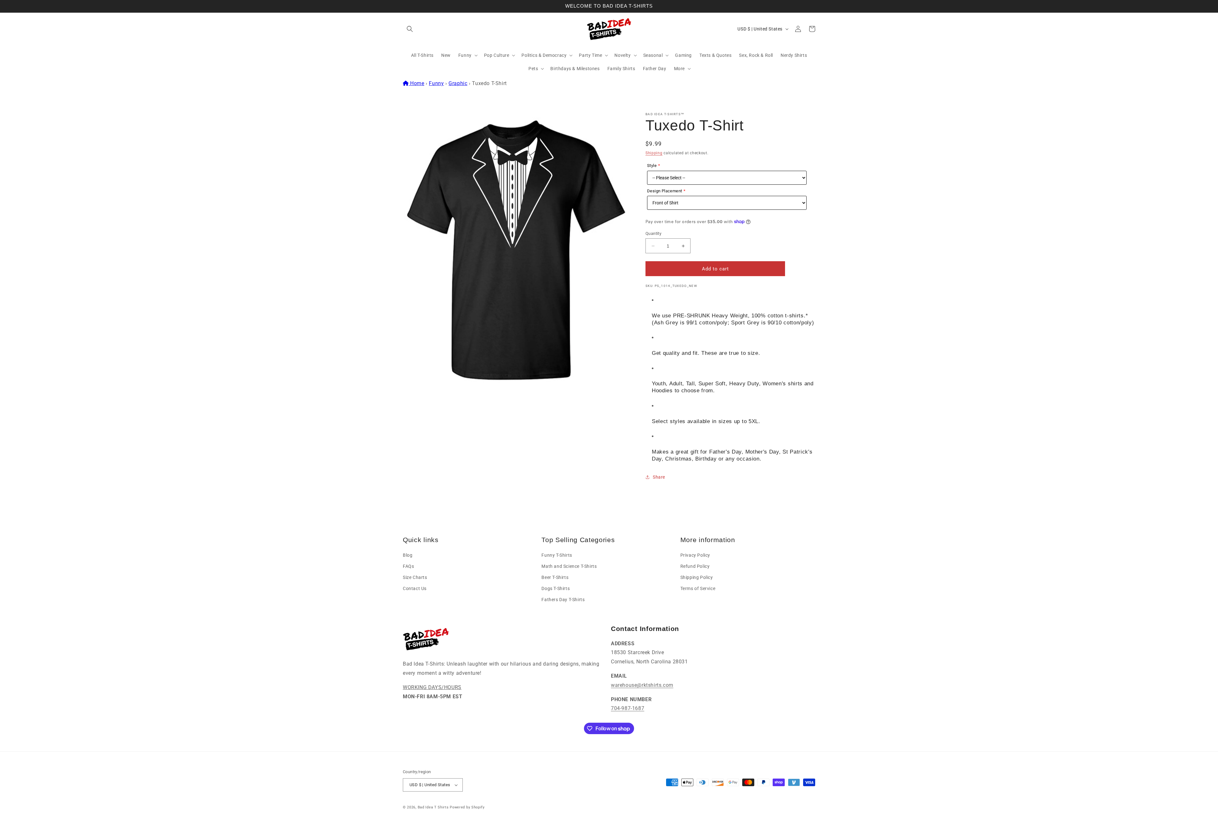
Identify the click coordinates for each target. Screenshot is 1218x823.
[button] (410, 29)
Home (417, 83)
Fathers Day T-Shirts (563, 599)
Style (652, 165)
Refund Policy (695, 566)
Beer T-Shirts (554, 577)
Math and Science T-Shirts (569, 566)
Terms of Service (698, 588)
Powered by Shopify (467, 807)
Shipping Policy (696, 577)
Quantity (653, 233)
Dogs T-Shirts (555, 588)
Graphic (458, 83)
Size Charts (415, 577)
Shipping (654, 153)
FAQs (408, 566)
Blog (407, 555)
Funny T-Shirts (556, 555)
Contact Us (415, 588)
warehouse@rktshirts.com (642, 685)
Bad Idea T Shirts (433, 807)
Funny (436, 83)
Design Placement (664, 191)
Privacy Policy (695, 555)
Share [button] (659, 477)
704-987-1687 (627, 708)
